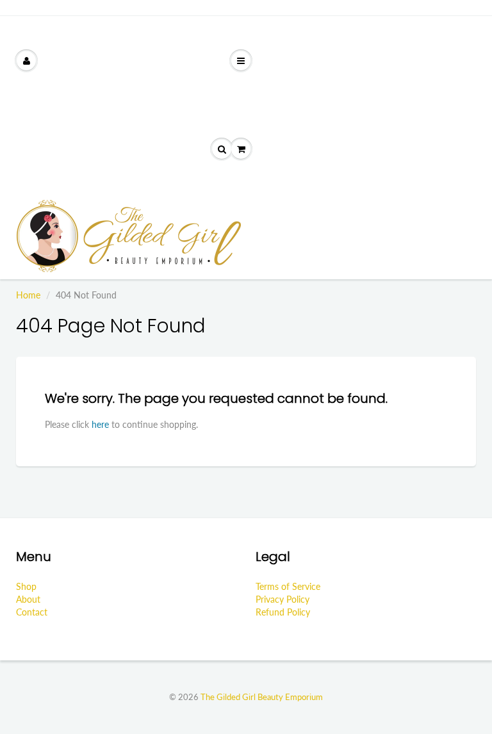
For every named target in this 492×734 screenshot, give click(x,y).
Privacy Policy (282, 599)
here (100, 424)
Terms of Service (288, 586)
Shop (26, 586)
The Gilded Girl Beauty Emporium (262, 697)
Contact (31, 612)
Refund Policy (283, 612)
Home (28, 295)
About (28, 599)
